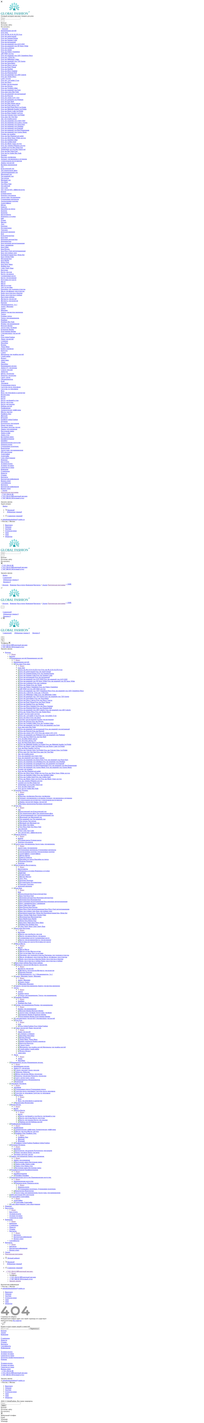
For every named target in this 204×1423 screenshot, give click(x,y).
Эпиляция (17, 1087)
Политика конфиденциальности (12, 1357)
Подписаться (34, 1328)
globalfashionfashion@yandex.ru (13, 519)
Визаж (16, 1108)
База (19, 892)
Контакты (17, 1235)
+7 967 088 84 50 (12, 498)
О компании (5, 1338)
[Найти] (2, 20)
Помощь (4, 1359)
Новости (4, 1340)
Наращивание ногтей (21, 662)
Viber (7, 533)
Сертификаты (6, 1346)
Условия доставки (7, 1354)
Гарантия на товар (7, 1355)
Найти (4, 1405)
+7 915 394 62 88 (7, 494)
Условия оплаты (7, 1352)
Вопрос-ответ (6, 1369)
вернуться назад (6, 1320)
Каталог (12, 656)
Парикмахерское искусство (23, 1181)
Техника (21, 794)
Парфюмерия (18, 1127)
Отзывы (4, 1342)
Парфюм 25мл (23, 1137)
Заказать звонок (15, 1281)
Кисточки (21, 932)
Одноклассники (11, 531)
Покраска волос (23, 1187)
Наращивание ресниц (21, 1066)
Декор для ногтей (24, 1032)
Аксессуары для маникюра (27, 848)
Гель (19, 1024)
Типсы (20, 991)
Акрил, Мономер (24, 980)
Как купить (13, 1212)
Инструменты (23, 869)
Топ (19, 809)
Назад (13, 654)
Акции (3, 1332)
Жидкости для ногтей (25, 968)
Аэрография (18, 1200)
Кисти (20, 1114)
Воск (19, 1099)
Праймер (21, 1001)
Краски (20, 838)
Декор (20, 1059)
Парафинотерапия (20, 1173)
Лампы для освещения (22, 1160)
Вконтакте (9, 525)
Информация (5, 1348)
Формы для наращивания (27, 1009)
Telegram (8, 527)
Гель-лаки (21, 668)
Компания (13, 1223)
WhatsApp (8, 536)
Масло (20, 947)
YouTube (8, 529)
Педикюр (17, 1149)
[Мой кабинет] (2, 610)
